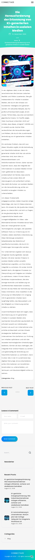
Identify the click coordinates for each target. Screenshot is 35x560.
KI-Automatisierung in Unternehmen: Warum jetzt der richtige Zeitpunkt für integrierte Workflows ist (20, 517)
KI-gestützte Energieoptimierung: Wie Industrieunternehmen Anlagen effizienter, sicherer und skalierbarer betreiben (17, 482)
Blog (9, 539)
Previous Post (6, 388)
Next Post (30, 388)
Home (16, 40)
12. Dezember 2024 (19, 34)
